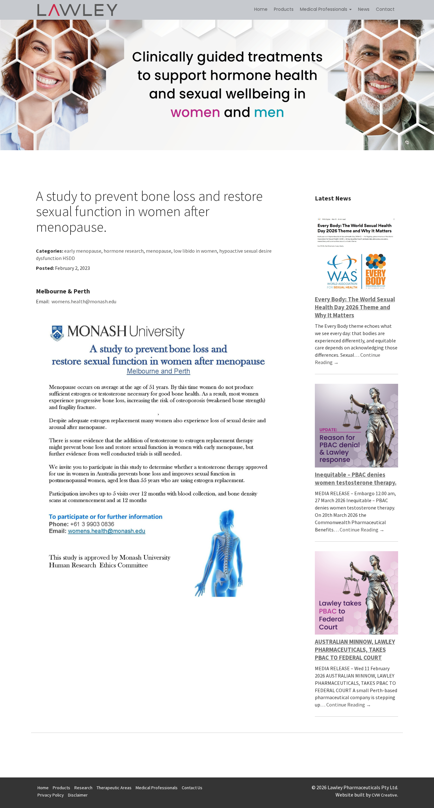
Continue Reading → (362, 529)
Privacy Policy (50, 795)
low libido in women (195, 251)
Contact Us (192, 787)
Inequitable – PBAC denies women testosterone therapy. (356, 478)
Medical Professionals (324, 9)
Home (261, 9)
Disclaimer (78, 795)
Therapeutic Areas (114, 787)
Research (83, 787)
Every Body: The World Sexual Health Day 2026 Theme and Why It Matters (355, 307)
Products (284, 9)
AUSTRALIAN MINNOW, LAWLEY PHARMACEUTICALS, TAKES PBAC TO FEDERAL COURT (355, 649)
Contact (385, 9)
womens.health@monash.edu (83, 301)
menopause (158, 251)
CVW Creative (384, 795)
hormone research (124, 251)
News (364, 9)
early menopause (82, 251)
